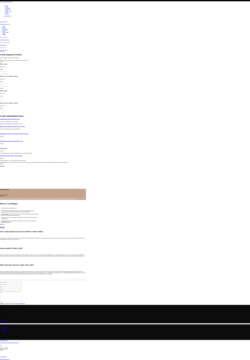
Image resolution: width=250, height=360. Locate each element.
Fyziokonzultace (3, 148)
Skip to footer (9, 1)
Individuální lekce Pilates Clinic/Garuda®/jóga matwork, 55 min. (14, 133)
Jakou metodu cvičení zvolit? (11, 248)
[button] (43, 231)
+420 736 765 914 (4, 322)
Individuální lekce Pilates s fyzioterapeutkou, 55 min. (11, 141)
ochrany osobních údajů (20, 303)
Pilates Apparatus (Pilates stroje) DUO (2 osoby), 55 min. (12, 126)
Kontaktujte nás (3, 45)
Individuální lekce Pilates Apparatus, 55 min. (10, 119)
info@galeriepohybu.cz (5, 39)
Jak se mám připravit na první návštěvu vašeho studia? (21, 232)
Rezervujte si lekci (4, 50)
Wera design (6, 337)
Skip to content (3, 1)
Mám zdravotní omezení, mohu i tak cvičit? (17, 265)
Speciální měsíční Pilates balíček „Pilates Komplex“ (11, 155)
